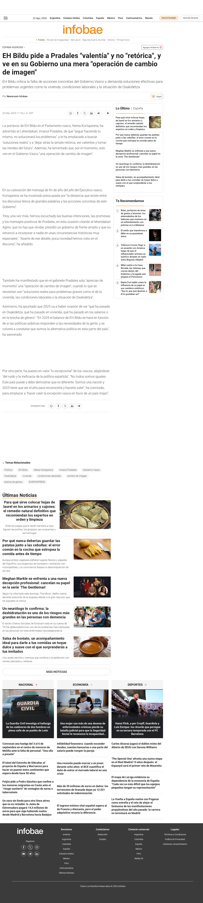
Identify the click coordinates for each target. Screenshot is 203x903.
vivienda (27, 476)
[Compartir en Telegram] (98, 113)
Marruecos (75, 40)
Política (8, 470)
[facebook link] (23, 847)
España (100, 18)
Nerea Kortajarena (43, 470)
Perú (120, 18)
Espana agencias (12, 47)
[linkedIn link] (36, 853)
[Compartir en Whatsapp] (71, 113)
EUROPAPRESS (37, 482)
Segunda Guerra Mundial (93, 40)
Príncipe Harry (123, 40)
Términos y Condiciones (175, 834)
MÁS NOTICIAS (56, 672)
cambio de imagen (77, 476)
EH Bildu (23, 470)
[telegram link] (30, 853)
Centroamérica (134, 18)
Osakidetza (10, 476)
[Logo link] (82, 29)
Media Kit (138, 858)
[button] (6, 18)
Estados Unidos (71, 18)
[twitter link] (30, 847)
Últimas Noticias (66, 873)
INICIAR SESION (190, 18)
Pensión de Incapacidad (57, 40)
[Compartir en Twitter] (84, 113)
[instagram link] (36, 847)
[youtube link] (23, 853)
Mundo (149, 18)
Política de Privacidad (175, 839)
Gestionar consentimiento (175, 844)
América (66, 834)
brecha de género (13, 482)
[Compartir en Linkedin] (91, 113)
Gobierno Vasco (91, 470)
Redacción (102, 834)
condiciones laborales (49, 476)
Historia (111, 40)
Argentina (55, 18)
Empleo (102, 839)
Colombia (88, 18)
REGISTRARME (169, 18)
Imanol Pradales (68, 470)
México (111, 18)
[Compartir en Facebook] (78, 113)
